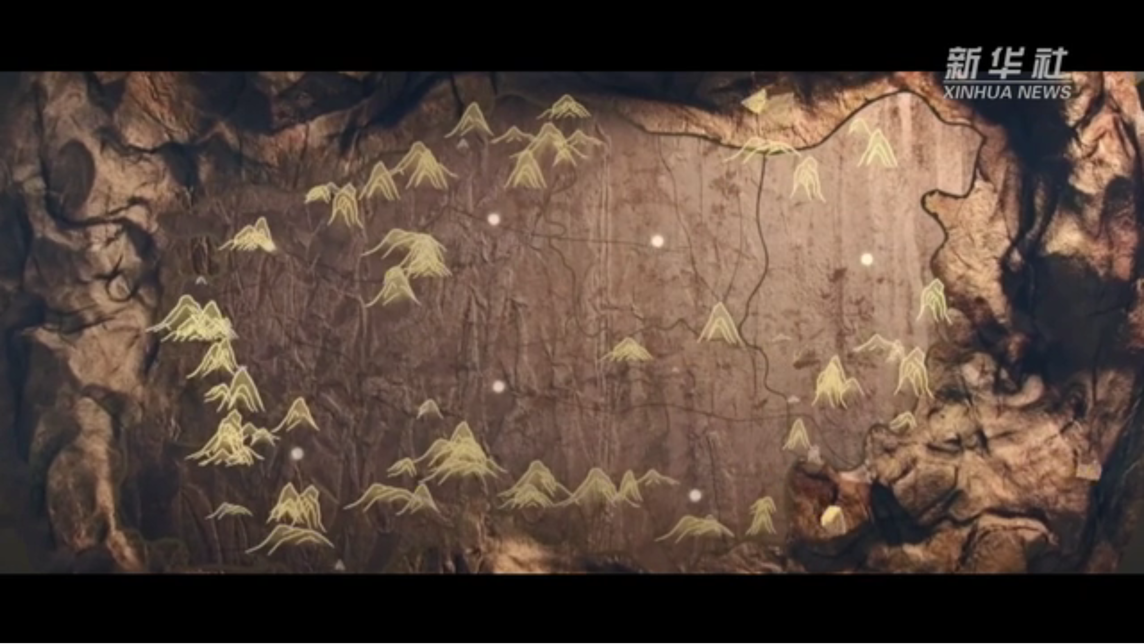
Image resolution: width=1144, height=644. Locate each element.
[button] (5, 638)
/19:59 (24, 637)
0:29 (15, 637)
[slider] (1123, 637)
